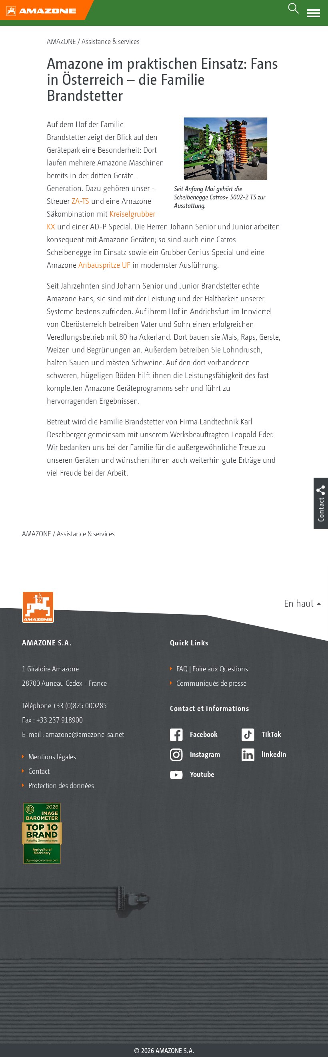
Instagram (204, 753)
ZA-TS (80, 201)
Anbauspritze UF (104, 265)
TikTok (270, 733)
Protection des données (61, 784)
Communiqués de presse (211, 682)
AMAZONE (61, 40)
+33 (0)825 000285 (80, 705)
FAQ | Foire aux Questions (212, 668)
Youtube (201, 773)
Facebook (203, 733)
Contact (39, 770)
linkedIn (273, 753)
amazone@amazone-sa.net (85, 733)
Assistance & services (111, 40)
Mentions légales (52, 756)
